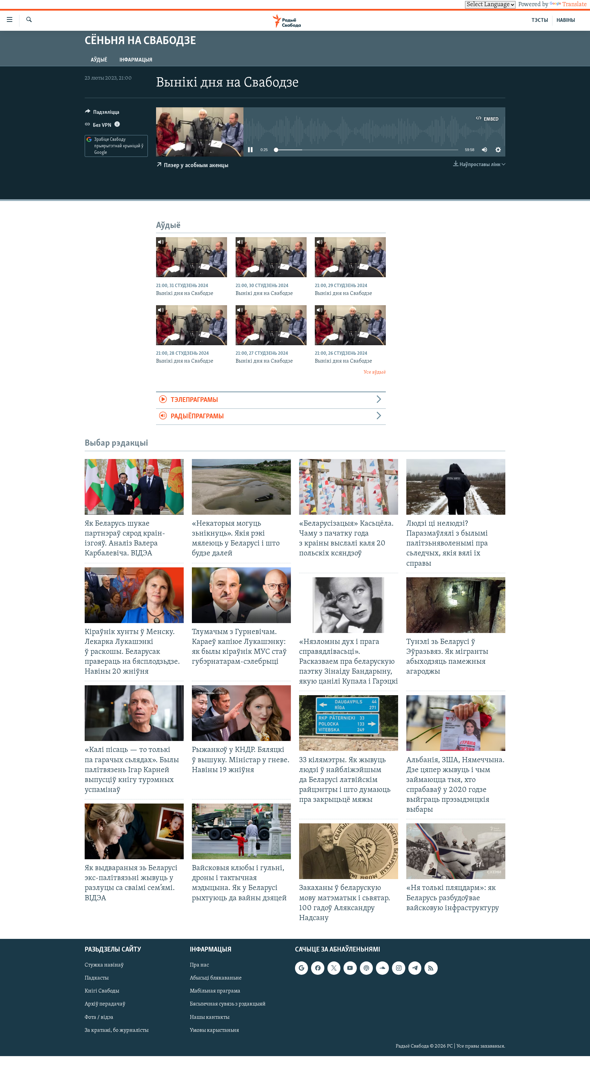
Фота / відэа (99, 1017)
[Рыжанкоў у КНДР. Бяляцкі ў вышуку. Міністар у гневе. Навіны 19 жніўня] (241, 713)
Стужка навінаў (104, 965)
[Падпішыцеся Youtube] (349, 967)
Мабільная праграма (215, 991)
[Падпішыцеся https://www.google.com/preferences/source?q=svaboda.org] (301, 967)
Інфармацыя (136, 60)
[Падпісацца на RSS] (430, 967)
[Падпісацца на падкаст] (366, 967)
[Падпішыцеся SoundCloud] (382, 967)
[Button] (102, 113)
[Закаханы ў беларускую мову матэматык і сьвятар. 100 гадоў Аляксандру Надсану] (348, 851)
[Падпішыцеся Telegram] (414, 967)
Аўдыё (99, 60)
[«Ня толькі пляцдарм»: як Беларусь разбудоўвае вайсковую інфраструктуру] (455, 851)
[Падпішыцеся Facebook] (317, 967)
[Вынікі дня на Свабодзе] (191, 257)
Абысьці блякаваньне (216, 978)
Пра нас (199, 965)
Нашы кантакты (209, 1017)
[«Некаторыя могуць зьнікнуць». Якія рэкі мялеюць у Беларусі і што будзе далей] (241, 487)
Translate (574, 5)
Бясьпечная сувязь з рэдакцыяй (228, 1004)
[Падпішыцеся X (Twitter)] (333, 967)
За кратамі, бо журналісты (117, 1030)
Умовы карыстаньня (214, 1030)
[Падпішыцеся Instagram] (398, 967)
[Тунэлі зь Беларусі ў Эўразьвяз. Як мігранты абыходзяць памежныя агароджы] (455, 605)
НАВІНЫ (566, 20)
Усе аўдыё (375, 372)
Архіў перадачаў (105, 1004)
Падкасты (97, 978)
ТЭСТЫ (540, 20)
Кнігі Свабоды (102, 991)
